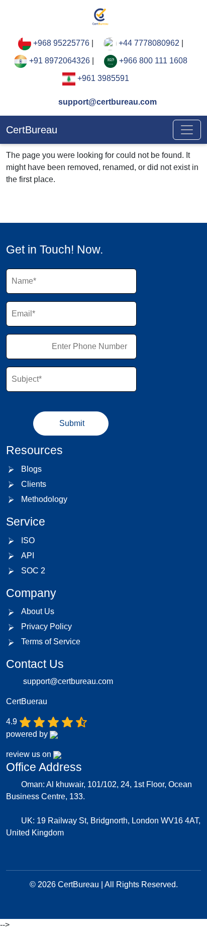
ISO (28, 540)
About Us (37, 611)
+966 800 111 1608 (153, 60)
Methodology (44, 499)
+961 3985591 (103, 78)
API (27, 555)
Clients (33, 484)
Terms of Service (50, 641)
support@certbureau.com (106, 102)
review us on (29, 754)
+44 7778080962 (149, 43)
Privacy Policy (46, 626)
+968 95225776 (61, 43)
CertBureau (31, 129)
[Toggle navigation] (187, 130)
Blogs (31, 469)
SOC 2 (33, 570)
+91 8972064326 (59, 60)
